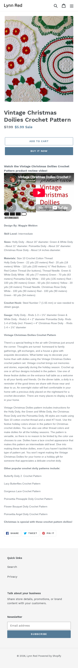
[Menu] (72, 5)
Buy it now (39, 150)
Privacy (12, 576)
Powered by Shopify (49, 656)
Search (12, 567)
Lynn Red (32, 656)
